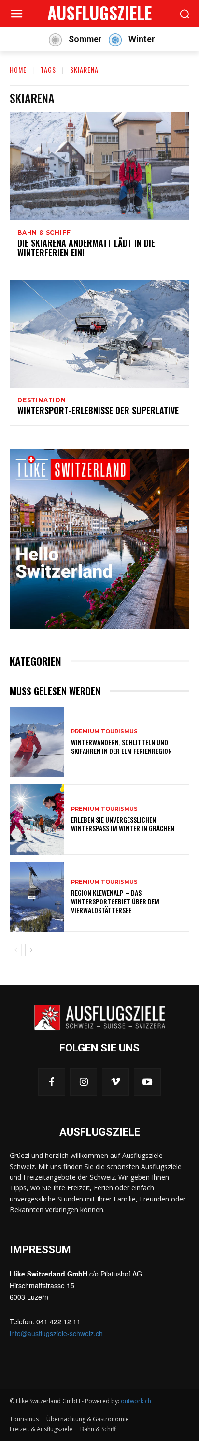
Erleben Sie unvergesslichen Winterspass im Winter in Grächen (122, 823)
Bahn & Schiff (44, 233)
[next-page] (31, 950)
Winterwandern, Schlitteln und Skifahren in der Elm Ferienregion (121, 746)
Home (18, 69)
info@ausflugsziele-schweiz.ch (56, 1333)
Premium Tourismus (104, 731)
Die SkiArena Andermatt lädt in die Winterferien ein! (86, 248)
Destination (41, 400)
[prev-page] (16, 950)
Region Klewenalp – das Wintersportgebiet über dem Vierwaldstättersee (115, 901)
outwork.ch (136, 1401)
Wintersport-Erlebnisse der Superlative (98, 410)
